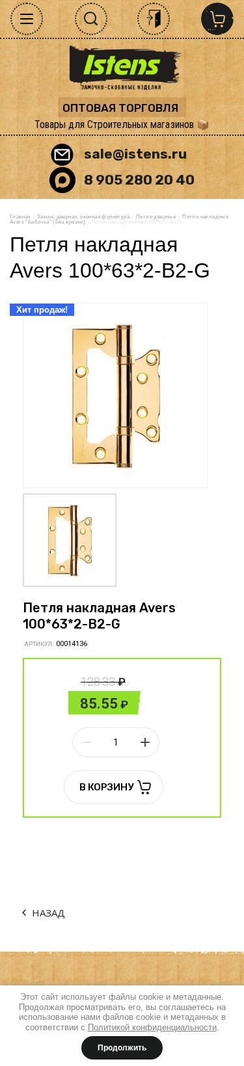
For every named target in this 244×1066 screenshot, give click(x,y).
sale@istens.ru (135, 154)
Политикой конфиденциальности (152, 1027)
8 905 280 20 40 (139, 180)
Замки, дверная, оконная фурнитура (83, 217)
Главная (20, 217)
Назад (48, 912)
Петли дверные (156, 217)
